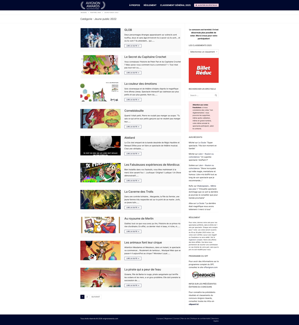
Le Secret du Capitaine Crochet (145, 57)
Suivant (95, 297)
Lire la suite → (132, 46)
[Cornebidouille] (100, 118)
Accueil (84, 12)
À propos (160, 318)
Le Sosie (202, 142)
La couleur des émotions (140, 83)
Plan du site (185, 318)
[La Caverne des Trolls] (100, 199)
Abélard (129, 137)
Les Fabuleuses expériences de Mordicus (152, 164)
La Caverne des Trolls (138, 191)
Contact (177, 318)
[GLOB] (100, 38)
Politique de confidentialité (200, 318)
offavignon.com (211, 267)
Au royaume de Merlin (138, 218)
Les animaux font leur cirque (143, 242)
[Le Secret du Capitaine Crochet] (100, 65)
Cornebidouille (134, 110)
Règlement (168, 318)
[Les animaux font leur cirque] (100, 250)
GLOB (128, 30)
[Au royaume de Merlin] (100, 225)
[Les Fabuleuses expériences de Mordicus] (100, 172)
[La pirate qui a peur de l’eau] (100, 277)
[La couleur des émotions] (100, 91)
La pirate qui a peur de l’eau (142, 269)
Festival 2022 (95, 12)
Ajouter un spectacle (207, 5)
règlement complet (196, 240)
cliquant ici (193, 304)
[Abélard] (100, 145)
